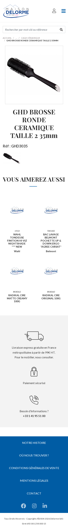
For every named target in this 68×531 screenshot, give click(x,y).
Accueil (7, 38)
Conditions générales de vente (34, 468)
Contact (34, 493)
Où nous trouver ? (34, 455)
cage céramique (30, 38)
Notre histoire (34, 442)
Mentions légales (34, 480)
